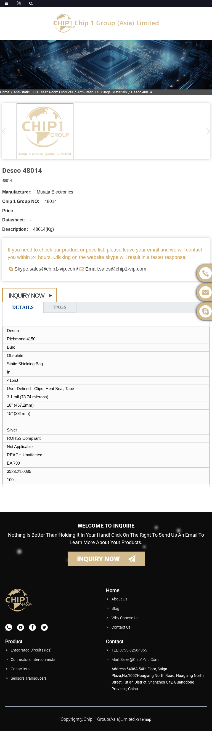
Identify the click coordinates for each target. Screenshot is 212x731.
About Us (119, 599)
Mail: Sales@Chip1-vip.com (135, 659)
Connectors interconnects (33, 659)
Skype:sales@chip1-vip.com (45, 269)
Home (4, 92)
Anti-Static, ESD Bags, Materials (102, 92)
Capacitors (20, 669)
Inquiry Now (26, 295)
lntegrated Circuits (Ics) (31, 650)
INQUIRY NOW (98, 559)
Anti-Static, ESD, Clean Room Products (43, 92)
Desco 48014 (141, 92)
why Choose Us (125, 618)
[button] (206, 131)
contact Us (121, 627)
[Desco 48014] (45, 131)
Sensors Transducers (29, 678)
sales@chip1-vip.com (122, 269)
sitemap (144, 719)
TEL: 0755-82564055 (129, 650)
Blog (115, 608)
